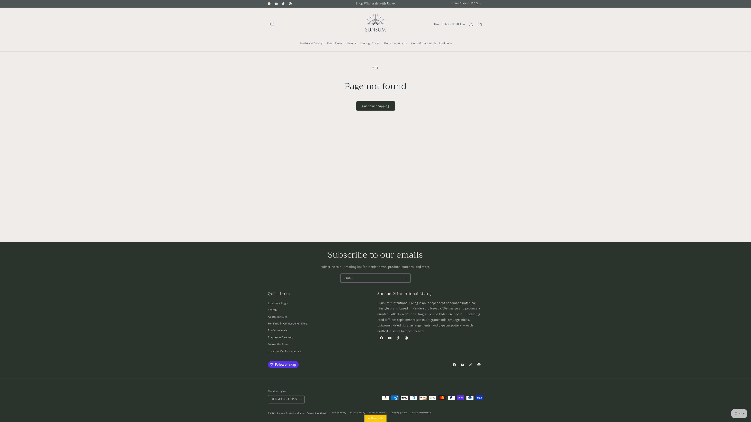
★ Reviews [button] (375, 418)
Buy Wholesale (277, 330)
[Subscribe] (406, 278)
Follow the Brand (279, 344)
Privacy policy (357, 413)
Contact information (421, 413)
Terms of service (378, 413)
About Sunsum (277, 316)
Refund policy (339, 413)
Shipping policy (399, 413)
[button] (272, 24)
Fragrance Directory (280, 337)
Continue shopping (375, 106)
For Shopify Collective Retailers (287, 323)
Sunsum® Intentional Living (291, 413)
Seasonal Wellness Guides (284, 351)
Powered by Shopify (317, 413)
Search (272, 310)
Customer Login (278, 303)
